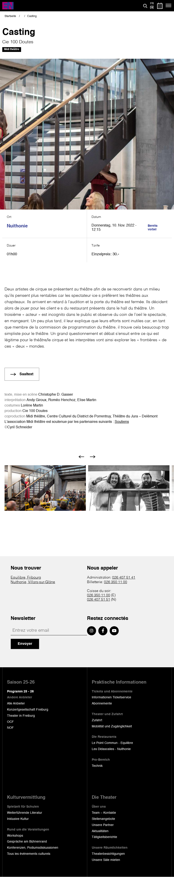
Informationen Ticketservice (111, 697)
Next (93, 457)
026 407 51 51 (98, 600)
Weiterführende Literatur (24, 812)
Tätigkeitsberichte (104, 837)
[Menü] (168, 5)
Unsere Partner (103, 825)
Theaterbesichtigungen (108, 853)
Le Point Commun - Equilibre (112, 743)
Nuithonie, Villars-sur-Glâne (33, 582)
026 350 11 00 (115, 582)
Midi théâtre (11, 49)
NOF (10, 727)
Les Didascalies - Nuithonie (111, 749)
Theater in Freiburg (21, 715)
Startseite (10, 16)
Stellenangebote (103, 819)
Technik (97, 765)
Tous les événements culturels (28, 853)
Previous (81, 457)
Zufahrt (97, 720)
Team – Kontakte (104, 812)
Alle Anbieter (16, 703)
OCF (10, 722)
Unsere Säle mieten (106, 860)
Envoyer (25, 644)
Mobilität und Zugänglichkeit (112, 726)
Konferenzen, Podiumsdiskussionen (32, 847)
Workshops (15, 835)
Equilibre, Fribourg (26, 578)
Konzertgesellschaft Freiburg (27, 709)
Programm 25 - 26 (20, 691)
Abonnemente (102, 703)
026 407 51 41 (123, 578)
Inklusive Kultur (18, 819)
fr (152, 3)
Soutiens (122, 422)
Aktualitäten (100, 831)
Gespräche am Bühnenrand (27, 841)
